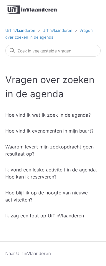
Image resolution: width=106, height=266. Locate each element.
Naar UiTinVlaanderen (28, 253)
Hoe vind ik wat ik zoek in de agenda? (48, 115)
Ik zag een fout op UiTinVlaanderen (44, 216)
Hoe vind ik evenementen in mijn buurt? (49, 131)
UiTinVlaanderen (20, 30)
